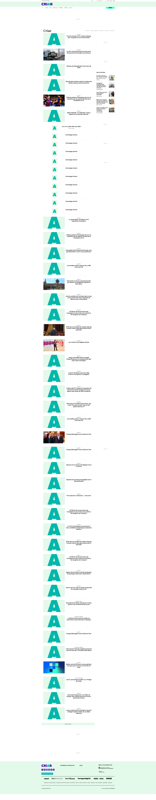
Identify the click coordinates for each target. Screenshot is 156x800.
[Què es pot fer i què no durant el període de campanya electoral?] (54, 591)
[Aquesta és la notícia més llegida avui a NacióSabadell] (54, 483)
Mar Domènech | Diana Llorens (101, 79)
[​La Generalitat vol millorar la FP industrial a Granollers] (54, 223)
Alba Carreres (99, 104)
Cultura (79, 34)
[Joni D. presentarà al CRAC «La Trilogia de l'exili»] (54, 683)
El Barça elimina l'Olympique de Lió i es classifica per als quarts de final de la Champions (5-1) (78, 99)
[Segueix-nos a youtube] (51, 770)
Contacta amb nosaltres (47, 773)
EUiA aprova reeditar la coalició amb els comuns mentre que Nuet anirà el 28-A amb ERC (79, 328)
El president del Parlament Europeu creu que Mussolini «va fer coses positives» (79, 250)
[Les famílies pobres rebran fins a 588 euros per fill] (54, 422)
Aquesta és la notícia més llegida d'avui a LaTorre (78, 465)
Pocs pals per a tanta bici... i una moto (79, 495)
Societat (79, 279)
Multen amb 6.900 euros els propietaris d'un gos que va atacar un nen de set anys (78, 666)
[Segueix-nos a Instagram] (47, 770)
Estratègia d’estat (71, 135)
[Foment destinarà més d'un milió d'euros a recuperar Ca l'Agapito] (54, 376)
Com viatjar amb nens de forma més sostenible (101, 93)
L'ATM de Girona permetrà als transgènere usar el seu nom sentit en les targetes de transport (79, 313)
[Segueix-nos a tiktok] (54, 770)
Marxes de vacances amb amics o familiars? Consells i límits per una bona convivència (102, 101)
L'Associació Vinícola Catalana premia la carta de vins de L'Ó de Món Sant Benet (79, 649)
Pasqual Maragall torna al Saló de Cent (78, 434)
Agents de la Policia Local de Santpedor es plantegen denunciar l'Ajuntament (79, 573)
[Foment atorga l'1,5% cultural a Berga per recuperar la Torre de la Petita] (54, 39)
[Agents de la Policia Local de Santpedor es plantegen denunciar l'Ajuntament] (54, 575)
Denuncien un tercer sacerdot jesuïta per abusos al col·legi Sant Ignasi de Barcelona (79, 282)
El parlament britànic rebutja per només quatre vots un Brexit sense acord (79, 603)
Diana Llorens (99, 96)
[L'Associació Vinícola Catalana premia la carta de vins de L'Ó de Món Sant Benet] (54, 652)
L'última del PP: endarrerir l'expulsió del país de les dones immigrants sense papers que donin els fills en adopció (78, 389)
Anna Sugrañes (99, 112)
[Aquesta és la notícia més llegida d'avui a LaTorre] (54, 468)
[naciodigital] (46, 779)
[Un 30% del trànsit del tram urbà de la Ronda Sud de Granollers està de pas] (54, 55)
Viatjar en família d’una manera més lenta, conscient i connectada (102, 109)
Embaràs (61, 7)
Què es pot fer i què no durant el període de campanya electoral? (79, 588)
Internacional (79, 601)
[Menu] (42, 8)
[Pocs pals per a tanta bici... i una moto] (54, 499)
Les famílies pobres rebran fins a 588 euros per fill (79, 419)
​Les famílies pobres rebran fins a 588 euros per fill (79, 266)
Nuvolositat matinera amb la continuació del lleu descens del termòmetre (79, 82)
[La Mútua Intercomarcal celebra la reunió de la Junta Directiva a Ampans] (54, 621)
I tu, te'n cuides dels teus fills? (71, 126)
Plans (46, 7)
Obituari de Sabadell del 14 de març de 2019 (78, 66)
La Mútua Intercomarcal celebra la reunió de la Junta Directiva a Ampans (79, 619)
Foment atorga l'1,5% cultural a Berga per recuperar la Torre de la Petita (79, 36)
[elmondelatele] (98, 779)
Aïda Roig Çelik (99, 89)
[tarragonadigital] (84, 779)
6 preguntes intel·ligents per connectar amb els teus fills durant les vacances (101, 85)
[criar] (109, 779)
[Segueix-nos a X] (45, 770)
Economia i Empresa (79, 616)
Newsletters (100, 0)
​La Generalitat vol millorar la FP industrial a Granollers (79, 220)
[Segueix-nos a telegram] (49, 770)
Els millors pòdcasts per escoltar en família (101, 76)
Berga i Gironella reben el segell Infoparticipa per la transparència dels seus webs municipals (78, 359)
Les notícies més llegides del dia (78, 342)
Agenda (92, 30)
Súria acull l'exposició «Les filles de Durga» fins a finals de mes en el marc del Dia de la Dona (79, 696)
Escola (70, 7)
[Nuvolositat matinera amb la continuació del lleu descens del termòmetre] (54, 85)
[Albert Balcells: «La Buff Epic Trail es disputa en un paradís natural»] (54, 116)
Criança (66, 7)
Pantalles (55, 7)
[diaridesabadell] (57, 779)
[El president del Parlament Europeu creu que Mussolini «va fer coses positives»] (54, 253)
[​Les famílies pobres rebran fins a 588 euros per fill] (54, 269)
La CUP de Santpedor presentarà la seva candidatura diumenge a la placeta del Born (79, 527)
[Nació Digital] (53, 4)
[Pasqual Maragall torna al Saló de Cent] (54, 437)
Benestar (96, 30)
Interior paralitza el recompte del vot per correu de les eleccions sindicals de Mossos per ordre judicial (79, 297)
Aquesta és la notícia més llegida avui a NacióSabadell (78, 480)
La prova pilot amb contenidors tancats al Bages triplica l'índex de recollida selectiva (79, 712)
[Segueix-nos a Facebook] (42, 770)
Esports (79, 233)
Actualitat (87, 30)
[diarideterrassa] (70, 779)
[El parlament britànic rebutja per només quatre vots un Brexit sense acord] (54, 606)
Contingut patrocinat (110, 30)
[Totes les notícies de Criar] (47, 4)
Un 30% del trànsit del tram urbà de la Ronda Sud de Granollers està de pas (79, 52)
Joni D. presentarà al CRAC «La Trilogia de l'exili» (78, 680)
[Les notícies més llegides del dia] (54, 345)
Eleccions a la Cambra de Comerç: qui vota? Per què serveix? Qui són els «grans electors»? (79, 405)
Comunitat (101, 30)
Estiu (50, 7)
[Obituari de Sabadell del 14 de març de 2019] (54, 70)
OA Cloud (113, 788)
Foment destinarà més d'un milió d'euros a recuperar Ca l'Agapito (78, 373)
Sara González (71, 128)
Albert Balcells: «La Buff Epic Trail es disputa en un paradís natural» (78, 113)
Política (79, 248)
